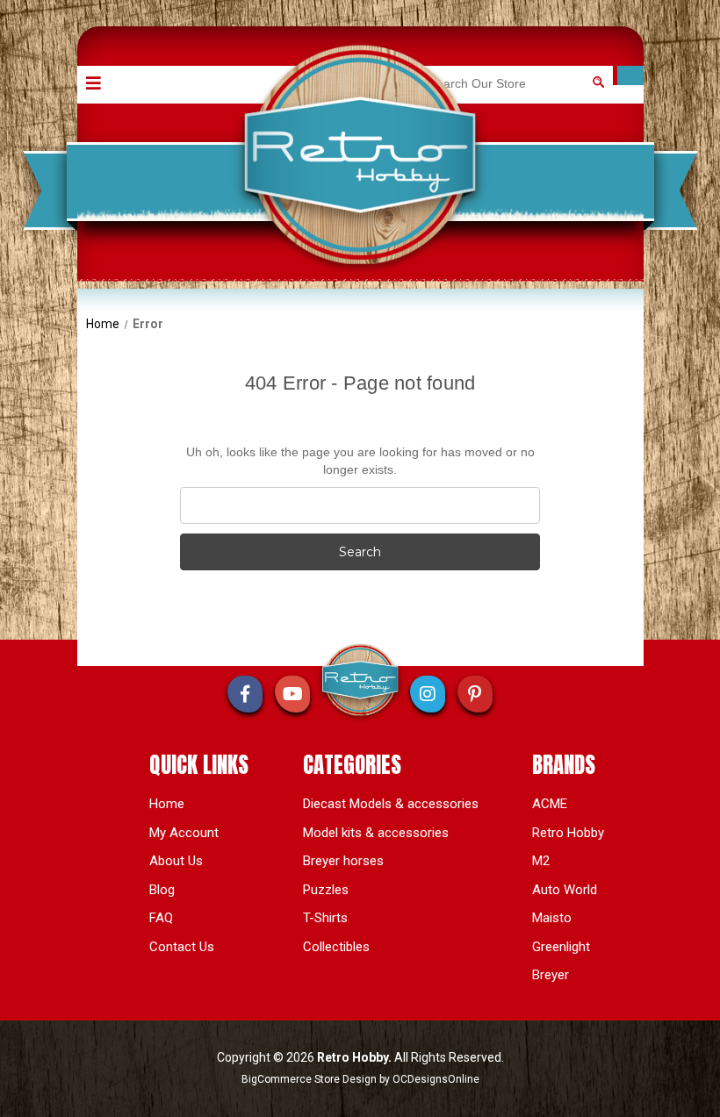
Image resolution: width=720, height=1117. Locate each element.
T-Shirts (325, 918)
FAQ (161, 918)
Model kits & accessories (376, 833)
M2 (541, 861)
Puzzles (326, 890)
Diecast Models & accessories (391, 804)
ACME (549, 804)
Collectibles (336, 947)
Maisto (552, 918)
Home (166, 804)
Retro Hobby (568, 833)
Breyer (550, 975)
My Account (184, 833)
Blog (162, 890)
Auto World (564, 890)
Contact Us (181, 947)
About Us (176, 861)
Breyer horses (343, 861)
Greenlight (561, 947)
